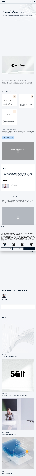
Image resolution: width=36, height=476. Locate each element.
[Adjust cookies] (18, 152)
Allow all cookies (29, 248)
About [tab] (30, 228)
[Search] (27, 1)
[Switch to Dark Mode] (30, 1)
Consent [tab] (6, 228)
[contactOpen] (18, 306)
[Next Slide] (33, 251)
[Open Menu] (34, 1)
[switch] (13, 245)
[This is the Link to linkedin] (2, 302)
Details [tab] (18, 228)
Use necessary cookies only (6, 248)
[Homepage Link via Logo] (3, 2)
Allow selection (18, 248)
